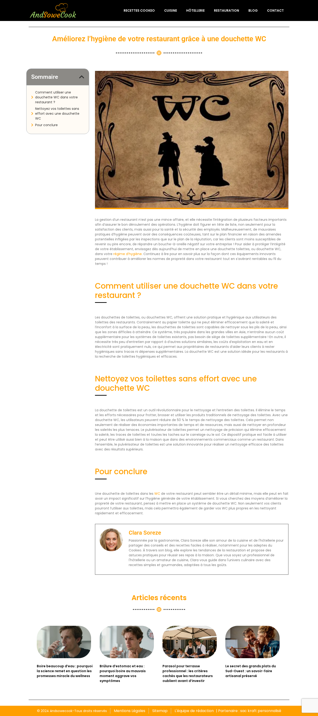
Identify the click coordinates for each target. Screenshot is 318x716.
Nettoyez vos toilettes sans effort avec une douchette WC (57, 113)
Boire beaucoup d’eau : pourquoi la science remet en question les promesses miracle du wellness (65, 671)
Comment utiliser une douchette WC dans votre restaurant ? (56, 97)
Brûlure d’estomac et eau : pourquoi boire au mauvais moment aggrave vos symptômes (123, 673)
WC (157, 493)
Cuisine (170, 10)
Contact (275, 10)
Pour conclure (46, 125)
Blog (253, 10)
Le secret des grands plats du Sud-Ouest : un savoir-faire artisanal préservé (250, 671)
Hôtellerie (195, 10)
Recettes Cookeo (139, 10)
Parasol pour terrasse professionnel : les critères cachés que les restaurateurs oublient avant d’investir (187, 673)
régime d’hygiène (127, 254)
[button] (81, 77)
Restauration (226, 10)
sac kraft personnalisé (260, 710)
